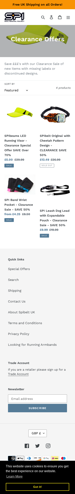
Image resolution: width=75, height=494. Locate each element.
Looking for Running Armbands (32, 345)
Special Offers (19, 269)
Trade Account (18, 374)
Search (13, 280)
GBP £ (36, 433)
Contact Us (16, 301)
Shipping (14, 290)
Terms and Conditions (25, 323)
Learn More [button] (14, 476)
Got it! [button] (37, 486)
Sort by (9, 84)
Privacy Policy (18, 334)
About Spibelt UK (21, 312)
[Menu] (68, 17)
